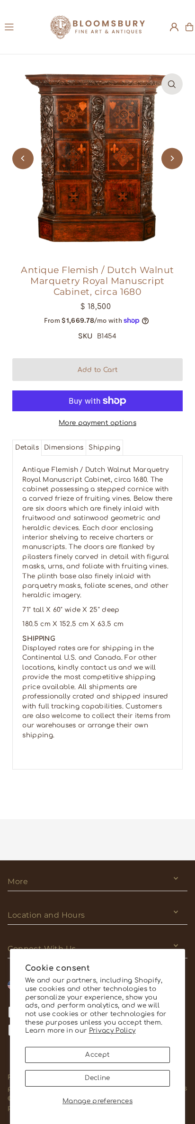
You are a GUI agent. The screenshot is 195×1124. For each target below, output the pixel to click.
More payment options (97, 422)
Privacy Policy (112, 1030)
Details (26, 447)
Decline (97, 1077)
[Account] (174, 27)
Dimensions (63, 447)
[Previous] (23, 158)
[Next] (172, 158)
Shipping (104, 447)
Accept (97, 1054)
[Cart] (189, 27)
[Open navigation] (23, 26)
